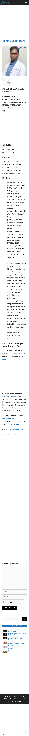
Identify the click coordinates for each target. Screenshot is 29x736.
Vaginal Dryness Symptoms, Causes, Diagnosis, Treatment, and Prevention (17, 647)
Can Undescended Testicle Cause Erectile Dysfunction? (17, 630)
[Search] (24, 619)
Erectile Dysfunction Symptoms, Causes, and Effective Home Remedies (16, 638)
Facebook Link (17, 429)
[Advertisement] (14, 20)
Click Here (15, 424)
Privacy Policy (13, 698)
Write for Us (22, 698)
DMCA (22, 696)
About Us (7, 696)
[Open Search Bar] (20, 2)
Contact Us (15, 696)
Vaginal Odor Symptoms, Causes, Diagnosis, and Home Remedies (17, 642)
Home (5, 698)
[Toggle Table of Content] (8, 83)
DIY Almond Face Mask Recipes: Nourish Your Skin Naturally (16, 651)
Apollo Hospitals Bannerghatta (13, 396)
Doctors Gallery (16, 701)
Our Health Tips (8, 419)
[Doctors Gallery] (6, 2)
